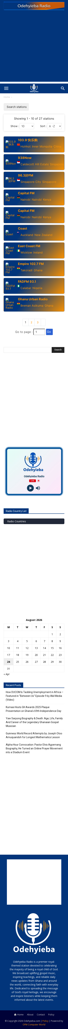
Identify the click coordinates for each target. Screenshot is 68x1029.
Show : (15, 126)
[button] (6, 88)
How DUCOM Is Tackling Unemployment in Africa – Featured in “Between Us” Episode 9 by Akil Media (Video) (34, 696)
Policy (51, 1014)
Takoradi (26, 270)
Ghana (38, 270)
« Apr (7, 674)
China (57, 146)
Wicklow (26, 252)
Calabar (25, 288)
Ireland (38, 252)
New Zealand (43, 234)
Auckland (26, 234)
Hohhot (25, 146)
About (30, 1014)
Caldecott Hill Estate (34, 164)
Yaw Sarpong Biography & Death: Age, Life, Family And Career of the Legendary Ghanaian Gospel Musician (34, 722)
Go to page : (23, 331)
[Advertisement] (34, 48)
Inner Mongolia (42, 146)
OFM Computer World (34, 1024)
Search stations (17, 107)
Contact (41, 1014)
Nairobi (25, 199)
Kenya (47, 199)
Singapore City (30, 181)
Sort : (43, 126)
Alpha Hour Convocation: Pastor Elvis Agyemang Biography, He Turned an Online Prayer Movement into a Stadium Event (34, 748)
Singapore (57, 164)
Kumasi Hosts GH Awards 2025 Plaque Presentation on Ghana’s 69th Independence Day (33, 709)
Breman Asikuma (31, 305)
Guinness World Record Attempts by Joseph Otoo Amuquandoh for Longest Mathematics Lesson (34, 735)
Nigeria (37, 288)
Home (7, 97)
